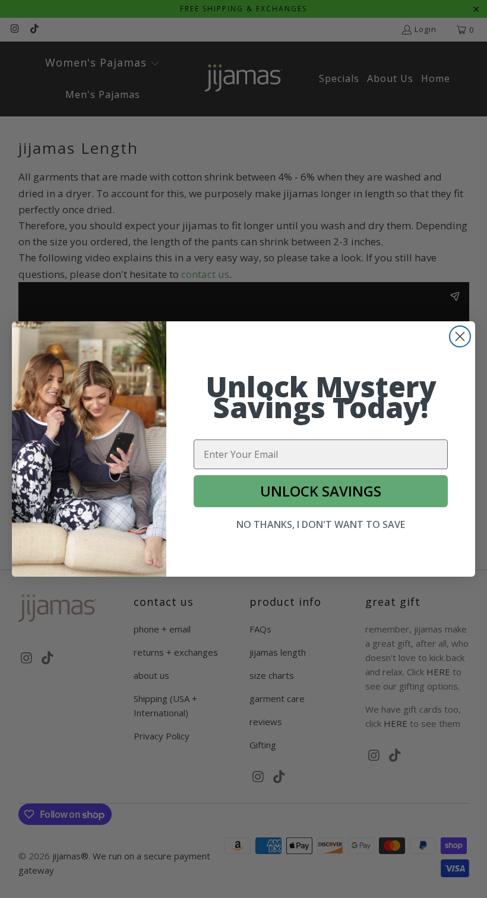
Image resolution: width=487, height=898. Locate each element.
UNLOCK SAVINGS (320, 491)
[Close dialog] (460, 336)
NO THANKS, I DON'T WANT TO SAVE (320, 524)
